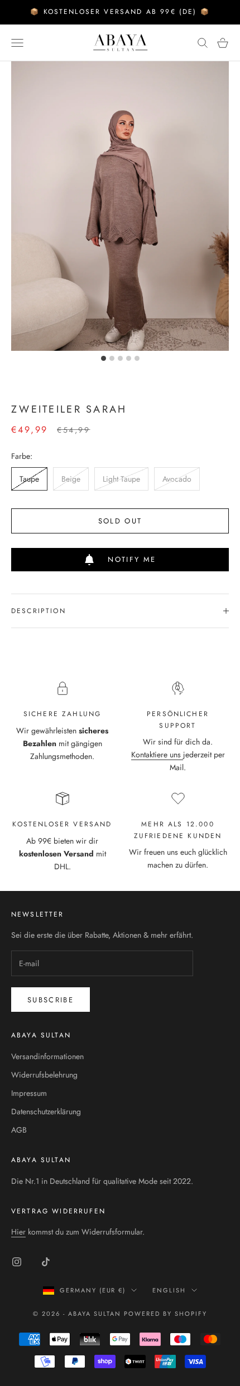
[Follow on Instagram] (16, 1261)
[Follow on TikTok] (45, 1261)
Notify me (132, 559)
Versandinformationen (47, 1056)
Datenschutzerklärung (46, 1111)
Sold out (120, 521)
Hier (18, 1231)
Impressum (29, 1093)
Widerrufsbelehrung (44, 1074)
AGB (19, 1129)
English (169, 1290)
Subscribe (50, 1000)
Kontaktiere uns (157, 754)
